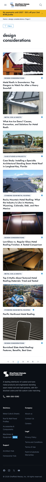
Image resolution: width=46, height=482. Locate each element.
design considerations (16, 19)
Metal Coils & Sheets (11, 414)
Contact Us (29, 418)
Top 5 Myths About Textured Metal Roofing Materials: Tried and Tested (20, 279)
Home (5, 19)
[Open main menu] (5, 4)
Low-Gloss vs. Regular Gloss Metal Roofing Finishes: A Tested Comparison (22, 243)
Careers (28, 423)
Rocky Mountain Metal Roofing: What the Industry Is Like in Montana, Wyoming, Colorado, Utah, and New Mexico (21, 204)
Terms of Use (30, 447)
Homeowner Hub (9, 456)
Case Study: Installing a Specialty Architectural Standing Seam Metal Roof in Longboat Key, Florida (23, 163)
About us (28, 414)
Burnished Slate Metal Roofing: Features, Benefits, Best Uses (18, 349)
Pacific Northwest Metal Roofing (19, 314)
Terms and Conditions (33, 442)
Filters (9, 26)
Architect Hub (8, 451)
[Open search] (40, 4)
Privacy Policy (30, 437)
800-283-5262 (12, 396)
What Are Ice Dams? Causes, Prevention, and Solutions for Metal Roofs (20, 124)
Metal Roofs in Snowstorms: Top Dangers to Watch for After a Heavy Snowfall (20, 85)
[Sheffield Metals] (14, 374)
